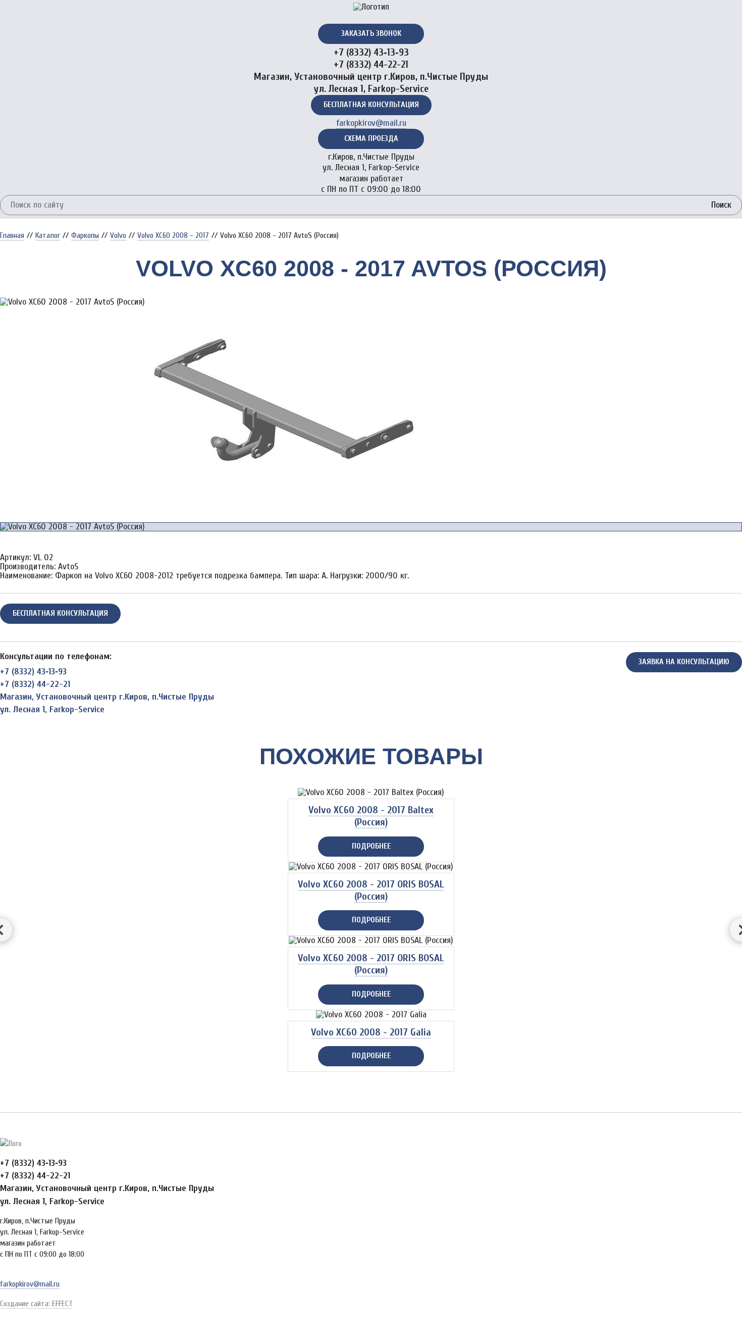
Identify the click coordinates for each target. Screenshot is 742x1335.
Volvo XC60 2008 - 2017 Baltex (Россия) (371, 816)
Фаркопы (85, 235)
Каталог (47, 235)
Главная (12, 235)
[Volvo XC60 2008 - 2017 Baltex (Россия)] (371, 792)
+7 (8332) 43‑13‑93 (371, 52)
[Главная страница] (371, 7)
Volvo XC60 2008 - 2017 (173, 235)
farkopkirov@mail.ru (371, 123)
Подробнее (371, 846)
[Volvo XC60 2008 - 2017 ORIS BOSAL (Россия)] (371, 866)
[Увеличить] (73, 301)
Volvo (118, 235)
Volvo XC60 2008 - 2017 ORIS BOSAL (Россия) (371, 890)
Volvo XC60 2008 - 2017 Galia (371, 1032)
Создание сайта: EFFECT (36, 1303)
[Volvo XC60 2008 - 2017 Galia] (371, 1014)
